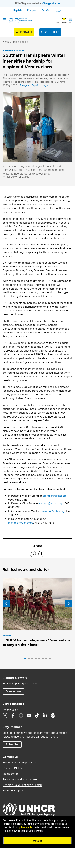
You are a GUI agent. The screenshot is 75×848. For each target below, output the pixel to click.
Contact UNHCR (12, 768)
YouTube (29, 715)
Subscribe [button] (12, 744)
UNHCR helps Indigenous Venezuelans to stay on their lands (36, 642)
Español (46, 10)
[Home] (20, 20)
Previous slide (6, 603)
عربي (59, 10)
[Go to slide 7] (47, 659)
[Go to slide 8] (50, 659)
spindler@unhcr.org (55, 496)
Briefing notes (20, 41)
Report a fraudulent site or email (22, 785)
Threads (53, 715)
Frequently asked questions (19, 762)
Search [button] (56, 22)
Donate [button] (64, 22)
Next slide (68, 603)
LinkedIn (45, 715)
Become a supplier (14, 791)
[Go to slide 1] (26, 659)
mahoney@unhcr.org (20, 523)
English (17, 10)
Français (31, 10)
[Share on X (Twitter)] (33, 554)
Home (6, 41)
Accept (37, 840)
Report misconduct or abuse (20, 779)
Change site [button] (49, 3)
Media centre (11, 774)
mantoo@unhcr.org (53, 511)
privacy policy (26, 827)
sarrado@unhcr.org (50, 503)
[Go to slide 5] (40, 659)
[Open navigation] (4, 20)
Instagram (21, 715)
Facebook (13, 715)
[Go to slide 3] (33, 659)
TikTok (37, 715)
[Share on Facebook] (41, 554)
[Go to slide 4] (36, 659)
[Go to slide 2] (29, 659)
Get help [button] (52, 32)
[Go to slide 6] (43, 659)
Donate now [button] (13, 691)
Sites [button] (70, 22)
